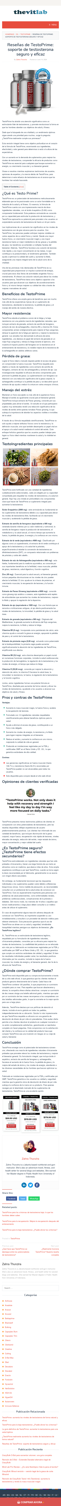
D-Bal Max (9, 1357)
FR (32, 1495)
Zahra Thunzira (11, 1264)
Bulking (8, 1327)
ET (25, 1495)
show (21, 186)
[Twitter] (30, 1185)
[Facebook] (37, 1185)
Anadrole (8, 1305)
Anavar (8, 1309)
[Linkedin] (24, 1185)
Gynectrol (9, 1384)
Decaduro (9, 1366)
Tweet (22, 1198)
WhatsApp (34, 1198)
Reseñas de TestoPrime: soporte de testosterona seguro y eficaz (29, 1443)
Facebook (12, 1198)
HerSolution (9, 1388)
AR (4, 1495)
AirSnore (8, 1300)
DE (36, 1495)
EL (41, 1495)
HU (49, 1495)
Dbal (7, 1362)
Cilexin (7, 1340)
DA (17, 1495)
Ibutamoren (9, 1401)
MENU (54, 25)
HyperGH (8, 1397)
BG (8, 1495)
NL (21, 1495)
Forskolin (8, 1379)
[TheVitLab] (30, 11)
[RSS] (30, 3)
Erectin (8, 1375)
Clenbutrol (9, 1344)
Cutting (8, 1353)
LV (56, 1495)
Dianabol (8, 1371)
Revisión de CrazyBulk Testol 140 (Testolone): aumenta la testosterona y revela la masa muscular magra (26, 1480)
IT (52, 1495)
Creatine (8, 1349)
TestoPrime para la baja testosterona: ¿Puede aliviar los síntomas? (29, 1229)
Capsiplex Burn (11, 1331)
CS (12, 1495)
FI (29, 1495)
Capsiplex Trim (11, 1335)
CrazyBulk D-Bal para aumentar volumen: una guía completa (27, 1455)
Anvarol (8, 1314)
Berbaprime (9, 1318)
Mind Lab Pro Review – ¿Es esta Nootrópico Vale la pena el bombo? (30, 1466)
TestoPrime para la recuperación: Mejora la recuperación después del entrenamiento (30, 1222)
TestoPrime (15, 1238)
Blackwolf (9, 1322)
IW (45, 1495)
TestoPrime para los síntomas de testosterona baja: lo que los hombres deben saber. (27, 1214)
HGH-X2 (8, 1392)
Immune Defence (12, 1406)
